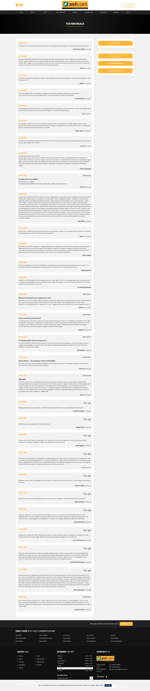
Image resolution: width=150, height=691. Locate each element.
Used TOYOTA (67, 641)
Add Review (115, 43)
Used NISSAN (66, 638)
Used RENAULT (115, 638)
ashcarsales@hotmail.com (119, 669)
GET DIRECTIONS (62, 675)
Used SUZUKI (42, 641)
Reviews (116, 12)
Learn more (99, 685)
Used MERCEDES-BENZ (45, 638)
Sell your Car (60, 12)
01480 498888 (129, 4)
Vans (45, 12)
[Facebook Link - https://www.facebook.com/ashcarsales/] (17, 5)
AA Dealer (103, 12)
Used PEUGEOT (91, 638)
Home (21, 12)
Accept (108, 685)
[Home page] (75, 5)
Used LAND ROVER (21, 638)
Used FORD (90, 635)
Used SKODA (19, 641)
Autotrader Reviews (115, 63)
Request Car (89, 12)
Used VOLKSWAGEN (116, 641)
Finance (75, 12)
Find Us (128, 12)
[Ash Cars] (105, 661)
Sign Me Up (126, 623)
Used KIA (113, 635)
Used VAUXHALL (91, 641)
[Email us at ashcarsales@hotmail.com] (21, 5)
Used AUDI (18, 635)
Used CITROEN (43, 635)
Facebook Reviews (115, 70)
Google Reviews (115, 56)
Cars (32, 12)
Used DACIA (66, 635)
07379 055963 (129, 7)
